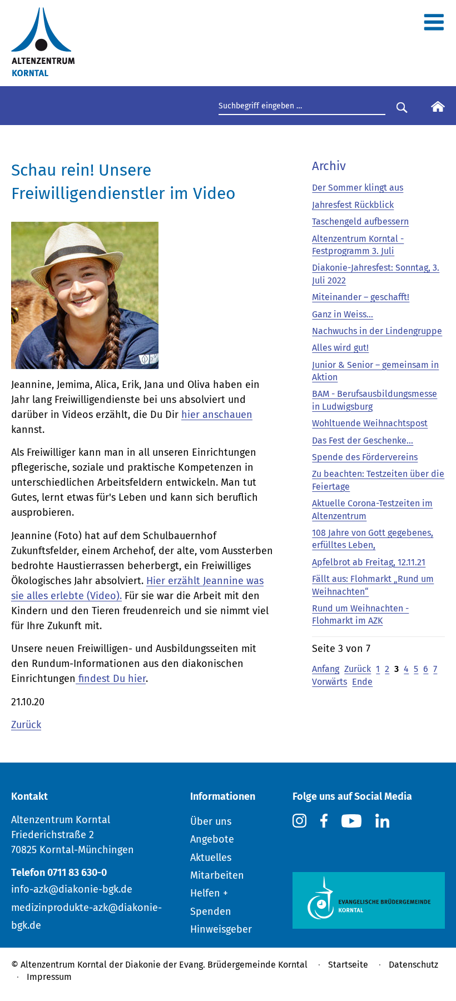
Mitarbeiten (217, 875)
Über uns (210, 821)
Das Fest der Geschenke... (362, 440)
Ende (362, 681)
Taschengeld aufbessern (360, 221)
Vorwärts (329, 681)
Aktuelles (210, 857)
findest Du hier (111, 679)
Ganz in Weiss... (342, 314)
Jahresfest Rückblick (353, 205)
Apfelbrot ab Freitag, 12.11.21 (368, 562)
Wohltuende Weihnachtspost (370, 423)
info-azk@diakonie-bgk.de (71, 889)
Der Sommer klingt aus (357, 187)
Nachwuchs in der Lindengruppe (377, 331)
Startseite (348, 964)
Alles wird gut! (340, 347)
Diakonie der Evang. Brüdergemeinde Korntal (216, 964)
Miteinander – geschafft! (360, 297)
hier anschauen (216, 415)
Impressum (49, 977)
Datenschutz (413, 964)
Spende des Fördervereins (365, 457)
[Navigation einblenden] (434, 27)
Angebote (212, 839)
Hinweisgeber (221, 929)
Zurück (26, 725)
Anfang (325, 669)
